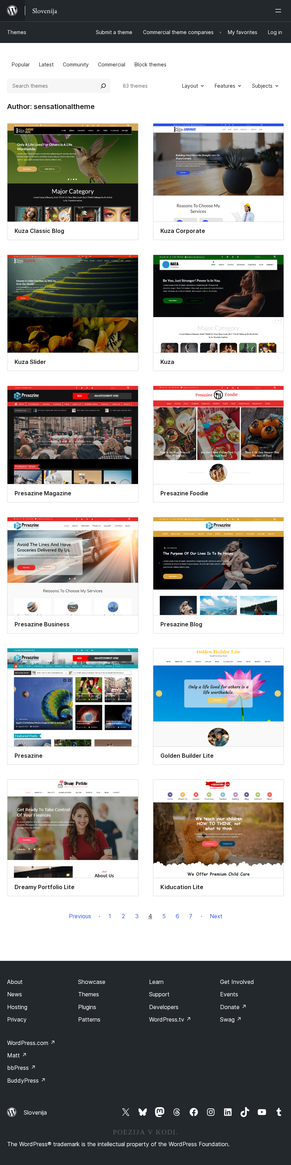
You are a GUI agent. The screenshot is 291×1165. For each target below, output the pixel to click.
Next (216, 916)
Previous (80, 916)
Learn (156, 981)
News (14, 994)
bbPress (21, 1067)
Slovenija (35, 1112)
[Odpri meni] (279, 10)
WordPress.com (31, 1042)
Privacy (17, 1019)
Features (225, 86)
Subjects (262, 86)
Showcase (91, 981)
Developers (164, 1007)
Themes (16, 32)
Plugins (87, 1007)
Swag (231, 1019)
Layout (190, 86)
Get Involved (237, 981)
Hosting (17, 1007)
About (15, 981)
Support (159, 994)
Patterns (89, 1019)
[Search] (103, 86)
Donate (233, 1007)
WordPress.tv (170, 1019)
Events (229, 994)
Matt (17, 1055)
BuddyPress (26, 1080)
